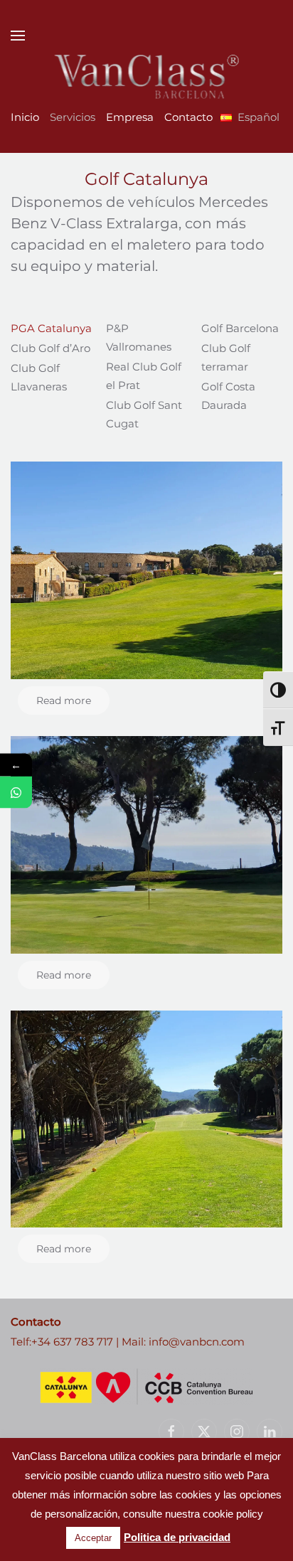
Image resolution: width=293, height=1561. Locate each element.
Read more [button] (63, 700)
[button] (18, 35)
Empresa (130, 117)
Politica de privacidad (177, 1537)
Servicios (72, 117)
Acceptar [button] (93, 1538)
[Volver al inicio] (146, 76)
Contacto (188, 117)
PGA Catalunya (51, 328)
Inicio (25, 117)
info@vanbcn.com (197, 1341)
